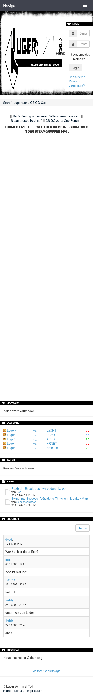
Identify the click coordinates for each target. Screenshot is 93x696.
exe (8, 559)
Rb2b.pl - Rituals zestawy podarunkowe (38, 488)
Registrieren (77, 77)
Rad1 (19, 492)
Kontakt (19, 690)
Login (75, 68)
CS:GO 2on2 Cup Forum (63, 120)
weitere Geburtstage (47, 671)
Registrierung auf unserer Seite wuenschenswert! (46, 116)
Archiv (82, 528)
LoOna (10, 580)
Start (6, 102)
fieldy (9, 600)
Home (7, 690)
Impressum (34, 690)
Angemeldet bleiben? (81, 56)
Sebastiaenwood (26, 502)
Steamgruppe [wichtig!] (26, 120)
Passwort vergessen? (77, 83)
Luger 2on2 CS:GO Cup (30, 102)
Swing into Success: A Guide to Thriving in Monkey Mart (49, 498)
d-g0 (8, 539)
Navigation (12, 5)
